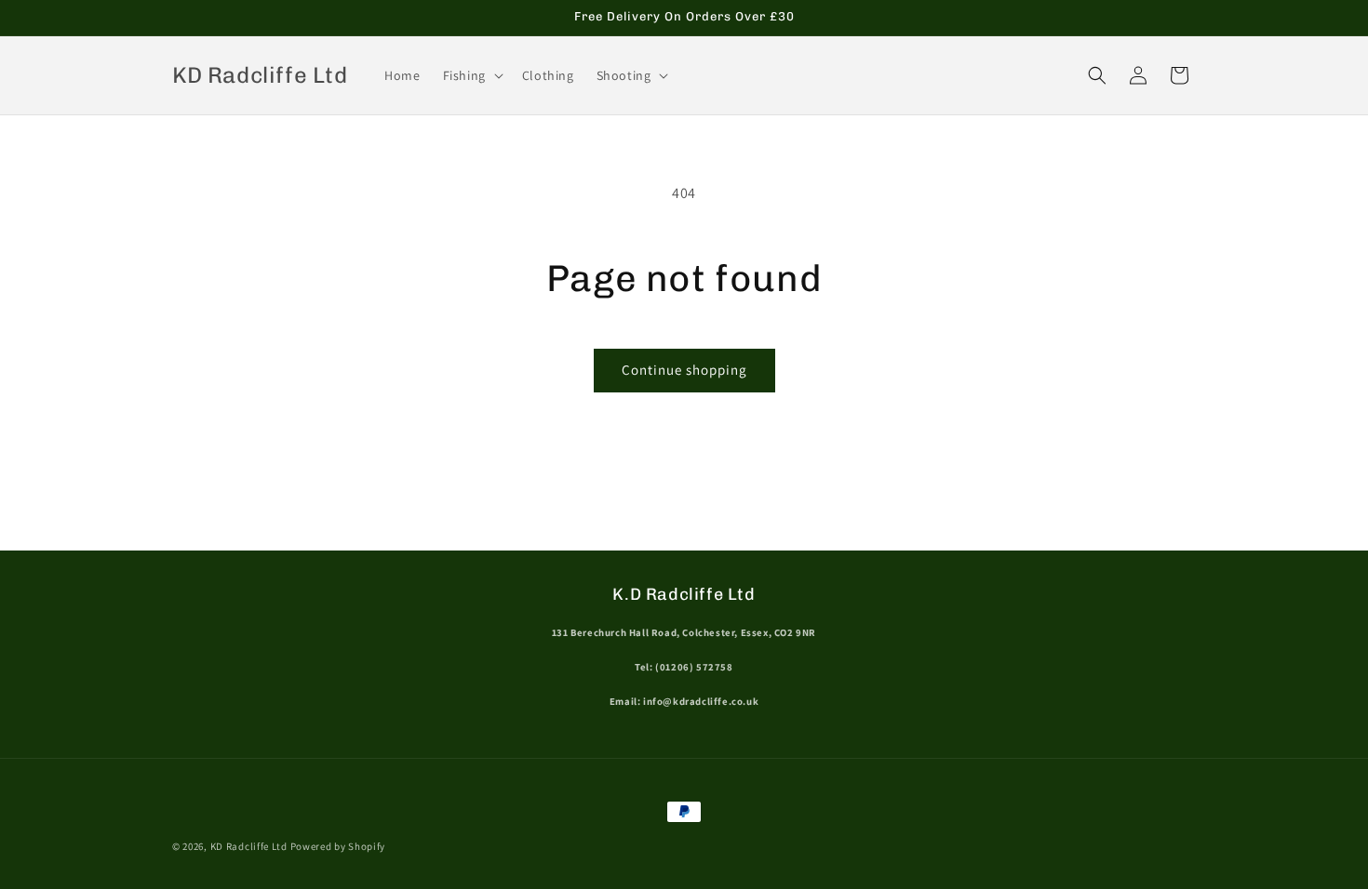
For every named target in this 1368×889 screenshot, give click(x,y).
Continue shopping (684, 369)
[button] (471, 75)
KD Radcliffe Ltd (249, 846)
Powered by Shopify (338, 846)
